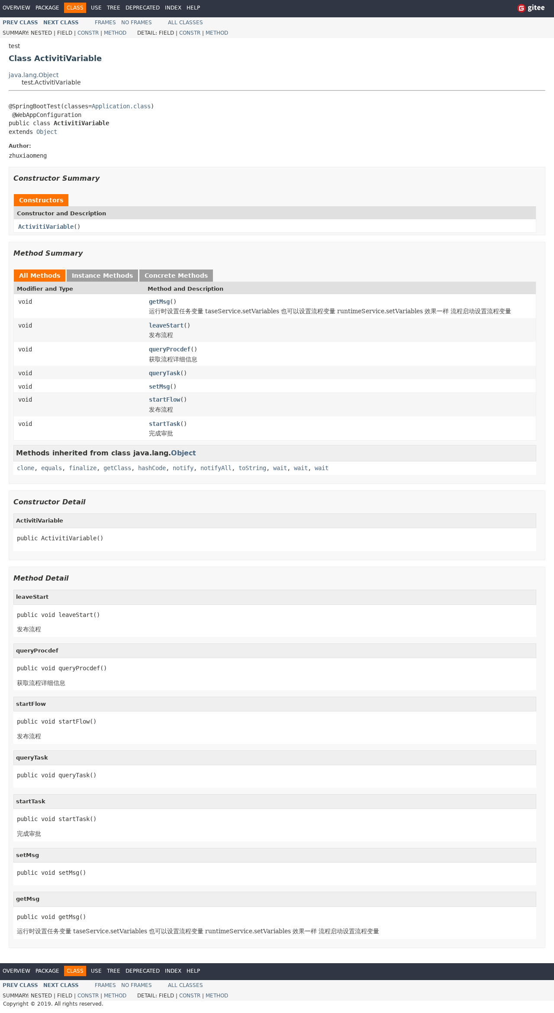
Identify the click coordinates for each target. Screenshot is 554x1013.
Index (173, 8)
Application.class (121, 106)
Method (115, 33)
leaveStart (166, 325)
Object (46, 131)
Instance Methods (102, 275)
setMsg (159, 386)
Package (47, 8)
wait (280, 467)
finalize (83, 467)
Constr (88, 33)
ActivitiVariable (46, 226)
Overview (16, 8)
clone (25, 467)
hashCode (152, 467)
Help (193, 8)
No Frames (136, 22)
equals (51, 467)
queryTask (164, 373)
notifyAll (216, 467)
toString (252, 467)
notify (183, 467)
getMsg (159, 301)
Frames (105, 22)
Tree (113, 8)
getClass (117, 467)
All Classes (185, 22)
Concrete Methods (176, 275)
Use (96, 8)
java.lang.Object (33, 74)
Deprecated (143, 8)
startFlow (164, 399)
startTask (164, 423)
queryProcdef (169, 349)
